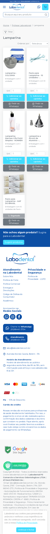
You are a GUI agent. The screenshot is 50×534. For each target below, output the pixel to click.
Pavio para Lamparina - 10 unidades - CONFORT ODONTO (36, 75)
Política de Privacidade (26, 523)
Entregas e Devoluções (8, 289)
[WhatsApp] (39, 7)
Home (6, 25)
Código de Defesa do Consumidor (12, 295)
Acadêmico (8, 301)
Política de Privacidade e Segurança (31, 488)
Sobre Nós (8, 276)
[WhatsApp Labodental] (6, 316)
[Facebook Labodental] (19, 316)
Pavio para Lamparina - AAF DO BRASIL (13, 201)
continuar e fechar (26, 530)
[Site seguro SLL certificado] (16, 450)
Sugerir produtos (14, 242)
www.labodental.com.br (15, 475)
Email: (7, 483)
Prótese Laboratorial (21, 25)
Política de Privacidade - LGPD (37, 277)
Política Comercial (11, 284)
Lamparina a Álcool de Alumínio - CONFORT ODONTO (35, 138)
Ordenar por (23, 43)
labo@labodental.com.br (21, 483)
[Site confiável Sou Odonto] (16, 466)
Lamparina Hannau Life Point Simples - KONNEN (14, 138)
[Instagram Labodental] (12, 316)
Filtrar (10, 32)
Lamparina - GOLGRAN (11, 74)
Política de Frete (10, 280)
